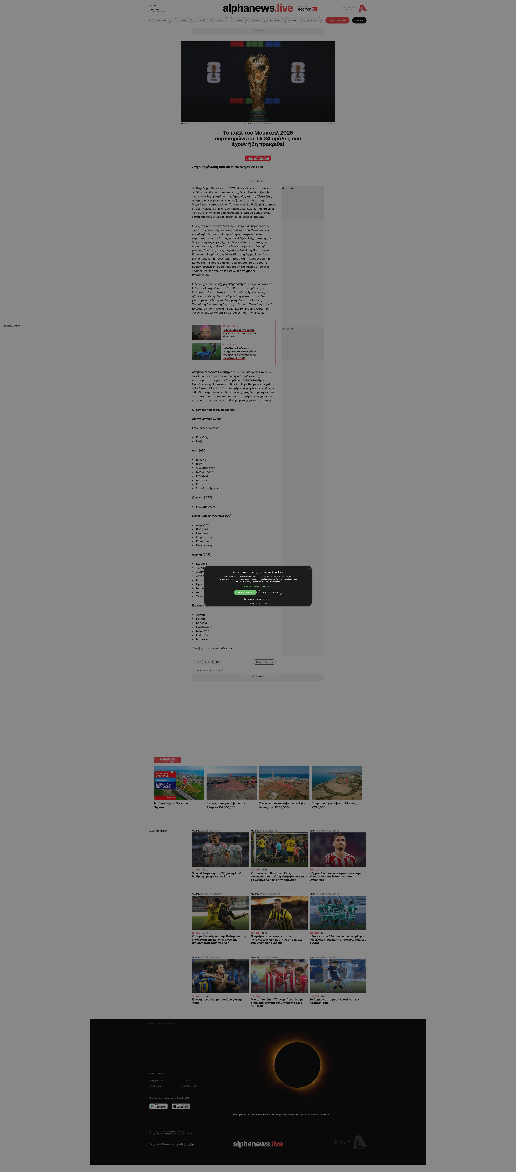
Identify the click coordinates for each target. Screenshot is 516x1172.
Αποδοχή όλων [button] (245, 592)
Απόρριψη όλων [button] (270, 592)
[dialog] (258, 586)
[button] (258, 586)
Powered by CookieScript (258, 603)
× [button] (309, 569)
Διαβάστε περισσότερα (271, 581)
